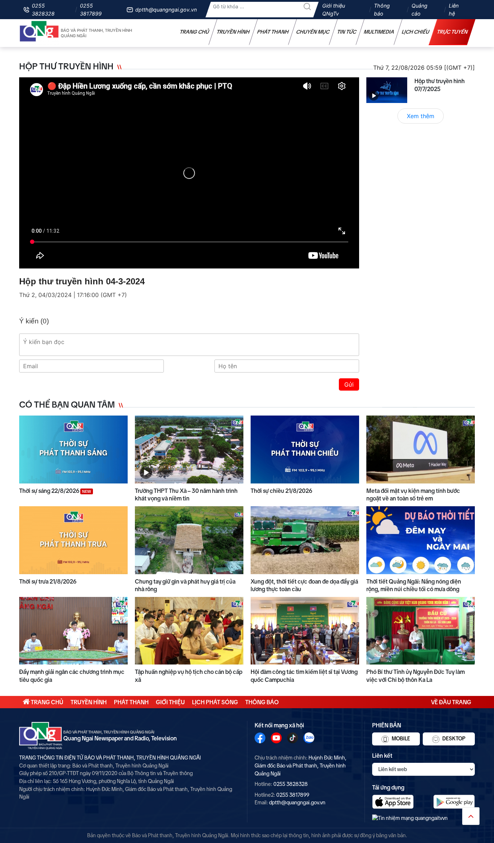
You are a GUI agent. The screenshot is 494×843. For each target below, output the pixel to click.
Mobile (400, 738)
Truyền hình (233, 32)
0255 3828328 (43, 10)
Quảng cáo (419, 10)
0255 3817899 (91, 10)
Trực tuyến (452, 32)
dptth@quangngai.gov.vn (166, 10)
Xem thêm (420, 116)
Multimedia (379, 32)
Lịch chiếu (415, 32)
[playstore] (454, 802)
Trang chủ (194, 32)
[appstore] (393, 802)
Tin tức (346, 32)
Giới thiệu (170, 702)
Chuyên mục (313, 32)
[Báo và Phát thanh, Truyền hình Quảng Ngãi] (39, 33)
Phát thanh (273, 32)
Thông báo (382, 10)
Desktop (453, 738)
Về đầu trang (451, 702)
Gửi (349, 384)
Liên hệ (454, 10)
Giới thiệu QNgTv (333, 10)
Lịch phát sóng (215, 702)
